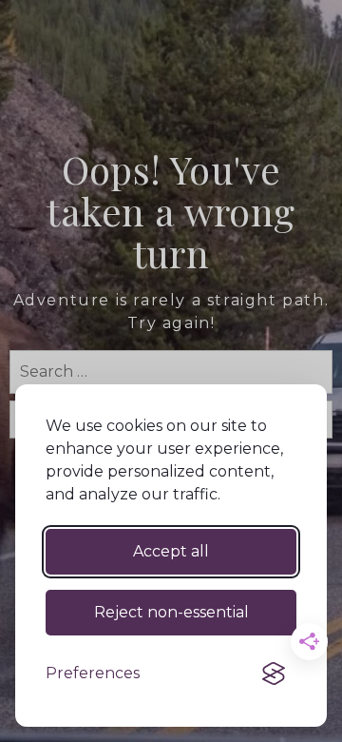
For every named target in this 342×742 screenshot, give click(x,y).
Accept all (171, 551)
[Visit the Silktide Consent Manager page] (273, 673)
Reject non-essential (171, 612)
